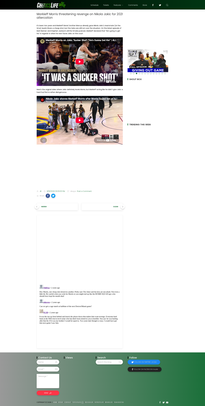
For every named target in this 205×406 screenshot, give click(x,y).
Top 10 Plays (76, 402)
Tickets (106, 5)
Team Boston (119, 402)
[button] (48, 196)
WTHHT (60, 402)
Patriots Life (99, 402)
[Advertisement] (80, 169)
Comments (133, 5)
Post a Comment (84, 191)
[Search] (167, 5)
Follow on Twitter (145, 362)
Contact (67, 402)
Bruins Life (109, 402)
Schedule (94, 5)
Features (117, 5)
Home (55, 402)
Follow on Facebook (146, 369)
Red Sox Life (89, 402)
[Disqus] (80, 250)
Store (145, 5)
